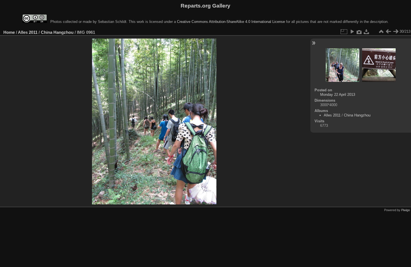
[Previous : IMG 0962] (388, 31)
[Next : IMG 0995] (395, 31)
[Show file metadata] (359, 31)
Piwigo (405, 210)
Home (9, 32)
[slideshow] (352, 31)
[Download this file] (366, 31)
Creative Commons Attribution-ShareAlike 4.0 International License (231, 22)
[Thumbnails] (381, 31)
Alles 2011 (27, 32)
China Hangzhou (57, 32)
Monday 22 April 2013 (337, 94)
